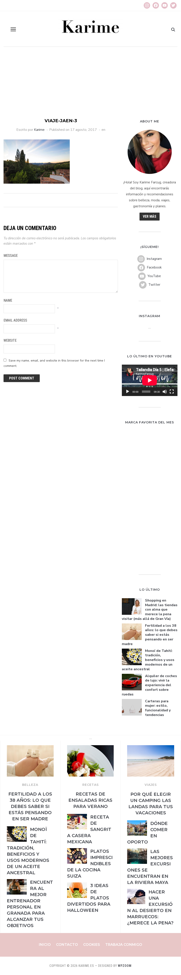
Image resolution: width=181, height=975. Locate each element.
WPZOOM (125, 965)
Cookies (91, 945)
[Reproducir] (127, 391)
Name (8, 300)
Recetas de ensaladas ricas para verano (90, 800)
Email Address (15, 320)
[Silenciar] (164, 391)
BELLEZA (30, 785)
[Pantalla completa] (172, 391)
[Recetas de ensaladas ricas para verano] (90, 747)
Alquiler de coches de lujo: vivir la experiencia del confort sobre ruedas (149, 685)
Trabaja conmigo (123, 945)
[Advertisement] (90, 84)
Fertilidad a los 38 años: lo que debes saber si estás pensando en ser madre (149, 634)
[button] (13, 29)
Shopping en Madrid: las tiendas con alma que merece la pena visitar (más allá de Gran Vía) (149, 609)
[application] (149, 380)
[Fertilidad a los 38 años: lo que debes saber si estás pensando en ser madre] (30, 747)
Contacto (67, 945)
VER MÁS (149, 216)
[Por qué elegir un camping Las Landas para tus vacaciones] (150, 747)
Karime (39, 129)
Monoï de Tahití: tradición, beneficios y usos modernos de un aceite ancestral (148, 660)
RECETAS (90, 785)
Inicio (45, 945)
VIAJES (151, 785)
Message (11, 255)
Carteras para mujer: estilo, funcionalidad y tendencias (158, 708)
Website (10, 340)
